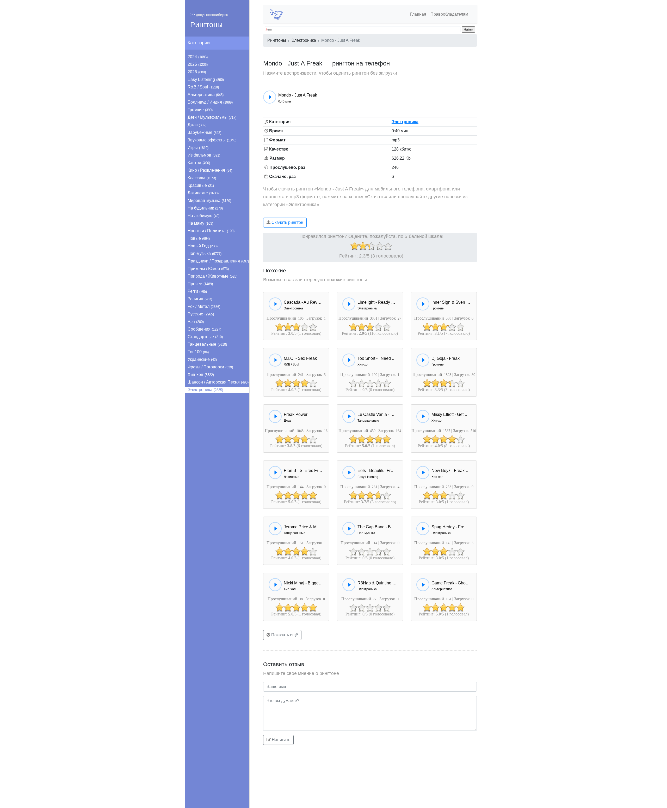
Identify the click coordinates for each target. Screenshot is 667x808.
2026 (197, 72)
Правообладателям (449, 14)
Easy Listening (206, 79)
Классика (202, 178)
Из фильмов (204, 155)
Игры (198, 147)
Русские (201, 314)
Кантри (199, 162)
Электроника (205, 389)
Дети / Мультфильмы (212, 117)
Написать (280, 740)
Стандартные (205, 336)
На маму (200, 223)
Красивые (201, 185)
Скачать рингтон (286, 222)
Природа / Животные (212, 276)
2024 (198, 57)
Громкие (200, 109)
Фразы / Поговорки (210, 367)
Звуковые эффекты (212, 140)
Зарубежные (204, 132)
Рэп (196, 321)
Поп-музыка (204, 253)
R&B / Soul (203, 87)
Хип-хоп (201, 374)
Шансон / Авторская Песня (218, 382)
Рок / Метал (204, 306)
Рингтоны (206, 25)
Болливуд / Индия (210, 102)
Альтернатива (206, 94)
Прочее (200, 284)
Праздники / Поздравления (218, 261)
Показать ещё (284, 635)
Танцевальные (207, 344)
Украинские (202, 359)
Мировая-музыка (209, 200)
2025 (198, 64)
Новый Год (203, 246)
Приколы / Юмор (208, 268)
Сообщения (204, 329)
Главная (418, 14)
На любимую (203, 215)
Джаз (197, 125)
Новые (199, 238)
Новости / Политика (211, 231)
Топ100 (198, 352)
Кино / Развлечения (210, 170)
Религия (200, 299)
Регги (197, 291)
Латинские (203, 193)
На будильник (205, 208)
